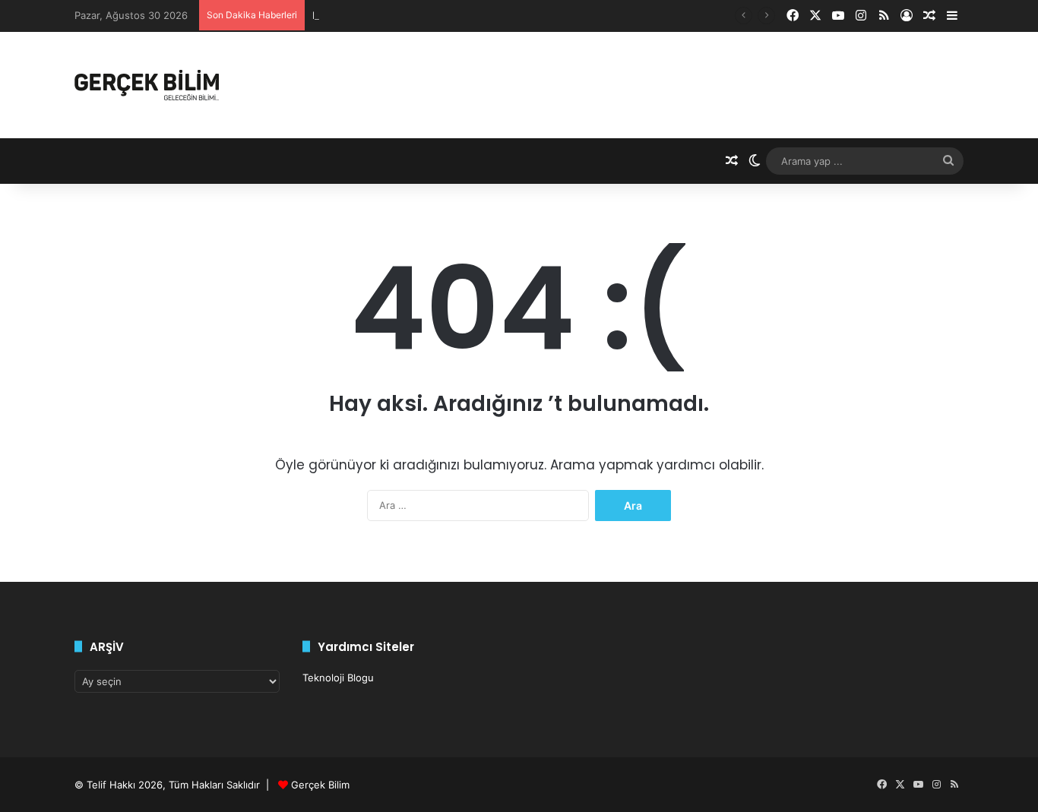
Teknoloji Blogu (338, 677)
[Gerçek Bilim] (146, 85)
